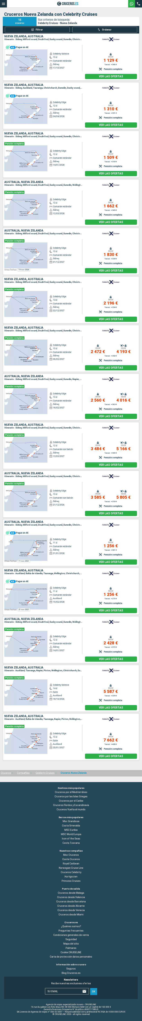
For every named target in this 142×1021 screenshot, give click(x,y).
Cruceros (6, 772)
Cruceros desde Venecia (71, 910)
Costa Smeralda (71, 825)
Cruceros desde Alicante (71, 905)
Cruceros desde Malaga (71, 892)
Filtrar (39, 29)
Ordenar (107, 29)
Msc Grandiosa (71, 821)
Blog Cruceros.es (71, 973)
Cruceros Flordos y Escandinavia (71, 805)
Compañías (23, 772)
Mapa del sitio (71, 943)
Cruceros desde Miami (71, 914)
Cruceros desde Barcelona (71, 901)
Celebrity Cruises (45, 772)
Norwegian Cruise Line (71, 867)
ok (93, 991)
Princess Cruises (71, 881)
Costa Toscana (71, 843)
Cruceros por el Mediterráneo (71, 792)
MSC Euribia (71, 830)
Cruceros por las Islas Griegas (71, 796)
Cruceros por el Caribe (71, 800)
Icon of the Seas (71, 838)
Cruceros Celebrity (71, 872)
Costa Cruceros (71, 859)
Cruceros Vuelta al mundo (71, 809)
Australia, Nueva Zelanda (23, 182)
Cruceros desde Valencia (71, 897)
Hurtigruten (71, 876)
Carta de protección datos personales (71, 956)
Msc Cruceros (71, 854)
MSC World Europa (71, 834)
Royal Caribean (71, 863)
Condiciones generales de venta (71, 935)
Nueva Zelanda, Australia (23, 36)
